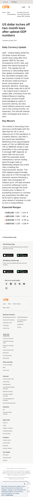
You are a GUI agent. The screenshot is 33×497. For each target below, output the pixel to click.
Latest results (6, 443)
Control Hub (6, 328)
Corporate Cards (7, 322)
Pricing (19, 327)
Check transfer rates (8, 350)
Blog (4, 367)
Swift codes (6, 358)
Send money (6, 381)
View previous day (9, 237)
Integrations (20, 324)
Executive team (7, 457)
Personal (14, 2)
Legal (4, 425)
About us (5, 422)
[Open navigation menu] (29, 7)
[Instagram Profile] (6, 288)
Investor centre (7, 440)
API (4, 409)
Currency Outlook (7, 364)
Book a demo (6, 307)
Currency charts (7, 355)
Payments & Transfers (8, 320)
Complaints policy (7, 431)
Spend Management (22, 317)
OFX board (5, 455)
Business (5, 2)
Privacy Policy (6, 433)
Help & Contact (17, 304)
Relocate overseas (8, 391)
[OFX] (5, 7)
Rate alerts (6, 352)
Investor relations (7, 448)
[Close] (25, 484)
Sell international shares (9, 403)
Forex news (6, 370)
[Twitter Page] (15, 284)
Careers (5, 460)
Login (23, 7)
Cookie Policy (9, 495)
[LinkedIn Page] (10, 284)
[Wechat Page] (19, 284)
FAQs (9, 304)
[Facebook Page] (6, 284)
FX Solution (6, 325)
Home (4, 12)
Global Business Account (9, 317)
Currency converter (8, 338)
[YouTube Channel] (24, 284)
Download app (6, 384)
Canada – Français (8, 428)
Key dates (5, 445)
